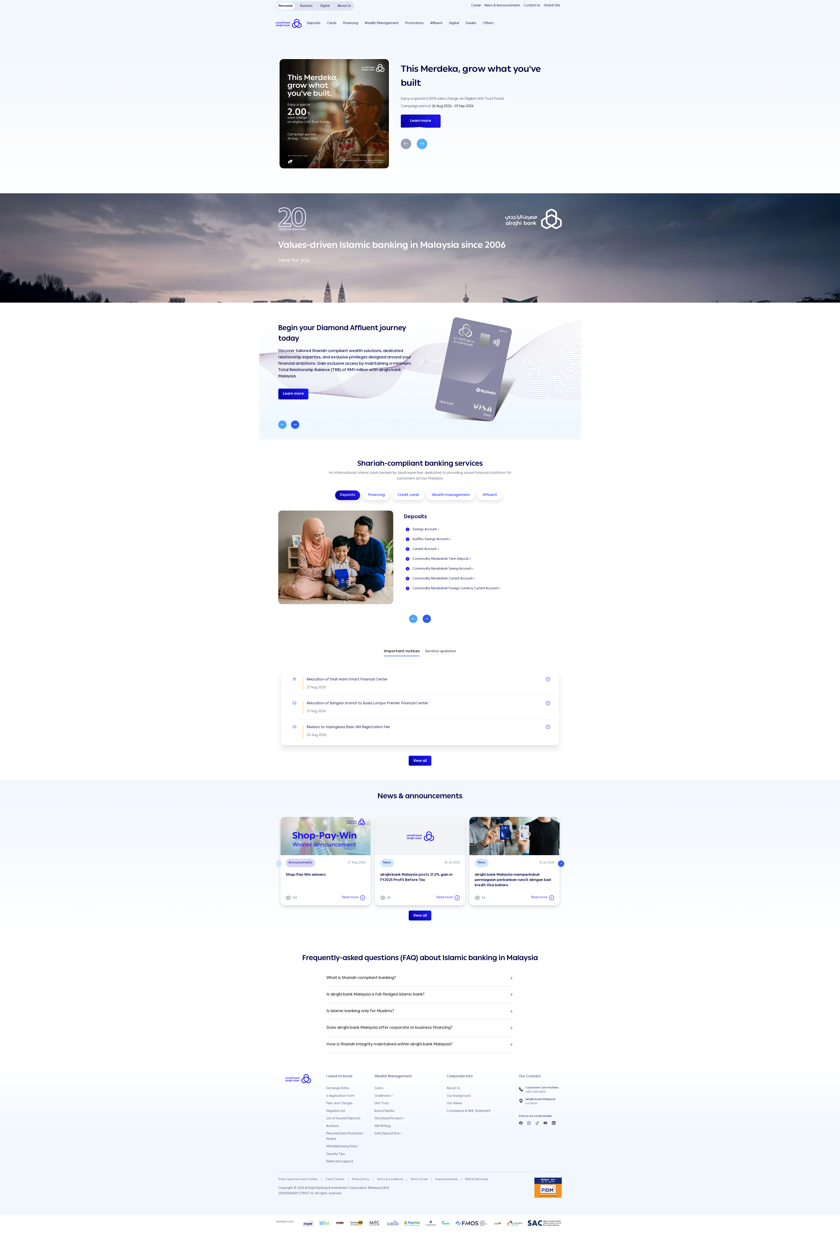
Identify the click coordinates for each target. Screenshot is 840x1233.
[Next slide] (295, 424)
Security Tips (335, 1154)
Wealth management (451, 495)
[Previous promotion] (406, 144)
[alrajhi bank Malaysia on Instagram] (529, 1124)
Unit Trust (381, 1103)
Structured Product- (389, 1118)
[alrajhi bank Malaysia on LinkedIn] (554, 1124)
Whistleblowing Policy (342, 1146)
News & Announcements (502, 5)
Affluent (490, 495)
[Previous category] (413, 619)
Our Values (454, 1103)
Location (531, 1104)
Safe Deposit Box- (387, 1133)
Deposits (347, 495)
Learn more (420, 121)
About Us (453, 1088)
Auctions (332, 1126)
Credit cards (408, 495)
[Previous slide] (282, 424)
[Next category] (427, 619)
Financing (376, 495)
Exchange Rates (337, 1088)
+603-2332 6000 (535, 1092)
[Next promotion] (422, 144)
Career (476, 5)
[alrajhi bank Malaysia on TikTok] (537, 1124)
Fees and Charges (339, 1103)
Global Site (552, 5)
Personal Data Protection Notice (344, 1136)
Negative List (335, 1111)
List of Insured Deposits (343, 1118)
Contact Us (532, 5)
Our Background (459, 1096)
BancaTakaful (384, 1111)
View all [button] (420, 761)
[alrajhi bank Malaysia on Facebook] (521, 1124)
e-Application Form (340, 1096)
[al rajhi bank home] (291, 23)
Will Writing (382, 1126)
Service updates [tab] (440, 651)
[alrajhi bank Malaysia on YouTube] (546, 1124)
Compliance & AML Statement (468, 1111)
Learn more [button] (295, 394)
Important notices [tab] (402, 651)
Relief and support (339, 1161)
